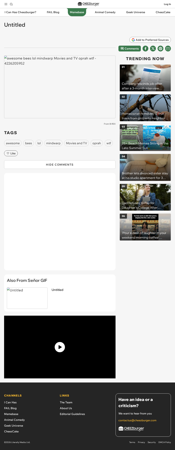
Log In (167, 4)
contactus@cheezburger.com (137, 420)
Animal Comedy (14, 419)
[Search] (11, 4)
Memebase (11, 414)
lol (39, 143)
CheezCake (11, 431)
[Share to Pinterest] (160, 48)
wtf (108, 143)
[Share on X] (153, 48)
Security (152, 442)
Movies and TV (76, 143)
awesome (13, 143)
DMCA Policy (164, 442)
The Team (66, 402)
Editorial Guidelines (72, 414)
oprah (96, 143)
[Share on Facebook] (145, 48)
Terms (132, 442)
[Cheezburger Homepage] (88, 4)
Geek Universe (13, 425)
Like (13, 153)
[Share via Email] (168, 48)
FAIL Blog (10, 408)
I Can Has (10, 402)
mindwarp (53, 143)
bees (28, 143)
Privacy (141, 442)
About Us (66, 408)
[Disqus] (60, 223)
